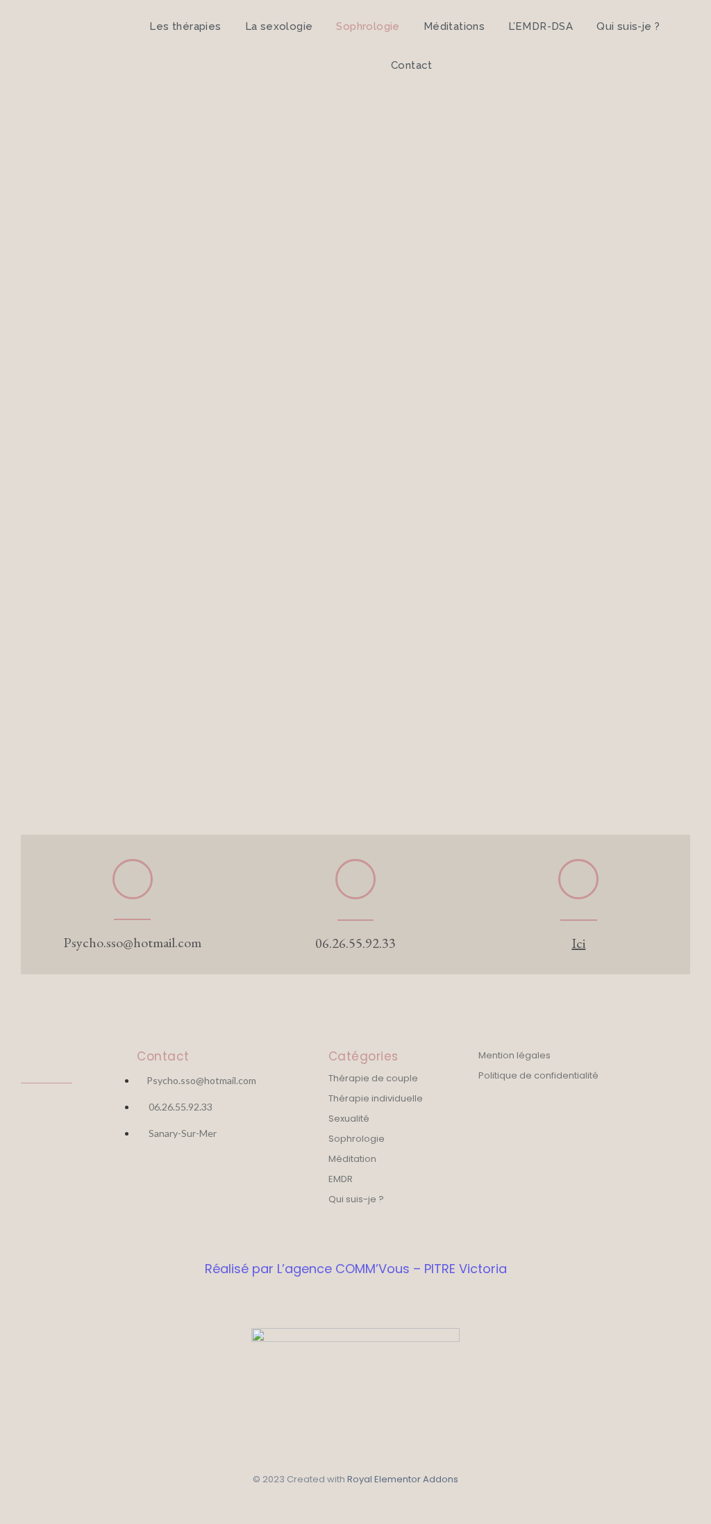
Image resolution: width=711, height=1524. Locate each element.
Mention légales (514, 1055)
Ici (578, 943)
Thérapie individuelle (375, 1098)
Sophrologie (367, 26)
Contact (412, 65)
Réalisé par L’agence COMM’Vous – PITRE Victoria (356, 1268)
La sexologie (279, 26)
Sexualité (348, 1118)
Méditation (352, 1158)
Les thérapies (185, 26)
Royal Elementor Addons (402, 1479)
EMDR (340, 1179)
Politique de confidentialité (538, 1075)
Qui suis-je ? (628, 26)
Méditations (454, 26)
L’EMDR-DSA (540, 26)
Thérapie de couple (373, 1078)
